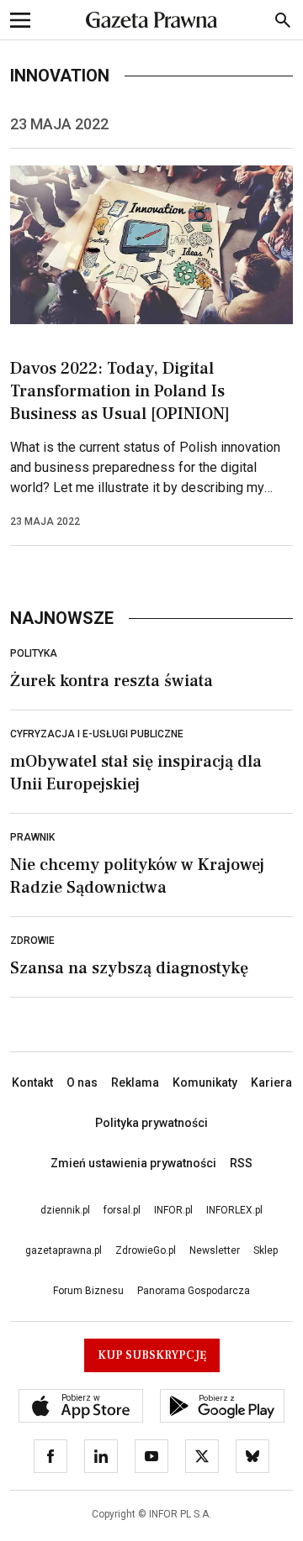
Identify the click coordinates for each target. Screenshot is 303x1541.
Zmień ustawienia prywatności (133, 1163)
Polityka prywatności (151, 1123)
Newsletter (214, 1250)
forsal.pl (122, 1210)
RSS (241, 1163)
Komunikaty (205, 1082)
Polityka (33, 653)
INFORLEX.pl (234, 1210)
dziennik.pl (65, 1210)
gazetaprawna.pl (63, 1250)
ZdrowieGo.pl (145, 1250)
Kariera (271, 1082)
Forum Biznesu (88, 1291)
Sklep (265, 1250)
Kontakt (32, 1082)
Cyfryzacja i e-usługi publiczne (96, 734)
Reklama (135, 1082)
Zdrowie (32, 940)
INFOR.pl (173, 1210)
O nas (82, 1082)
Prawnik (32, 837)
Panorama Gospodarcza (193, 1291)
